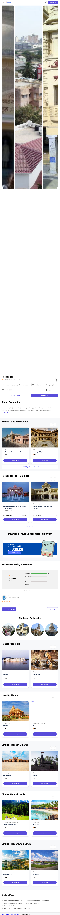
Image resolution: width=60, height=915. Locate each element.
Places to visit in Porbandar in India (13, 900)
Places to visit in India (10, 906)
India (19, 379)
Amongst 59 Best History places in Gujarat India (17, 908)
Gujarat (15, 379)
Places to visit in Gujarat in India (13, 903)
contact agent (15, 395)
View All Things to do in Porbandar (30, 467)
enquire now (44, 395)
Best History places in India (33, 903)
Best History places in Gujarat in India (38, 900)
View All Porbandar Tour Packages (30, 526)
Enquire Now (15, 460)
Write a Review (10, 609)
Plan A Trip (53, 2)
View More (51, 609)
